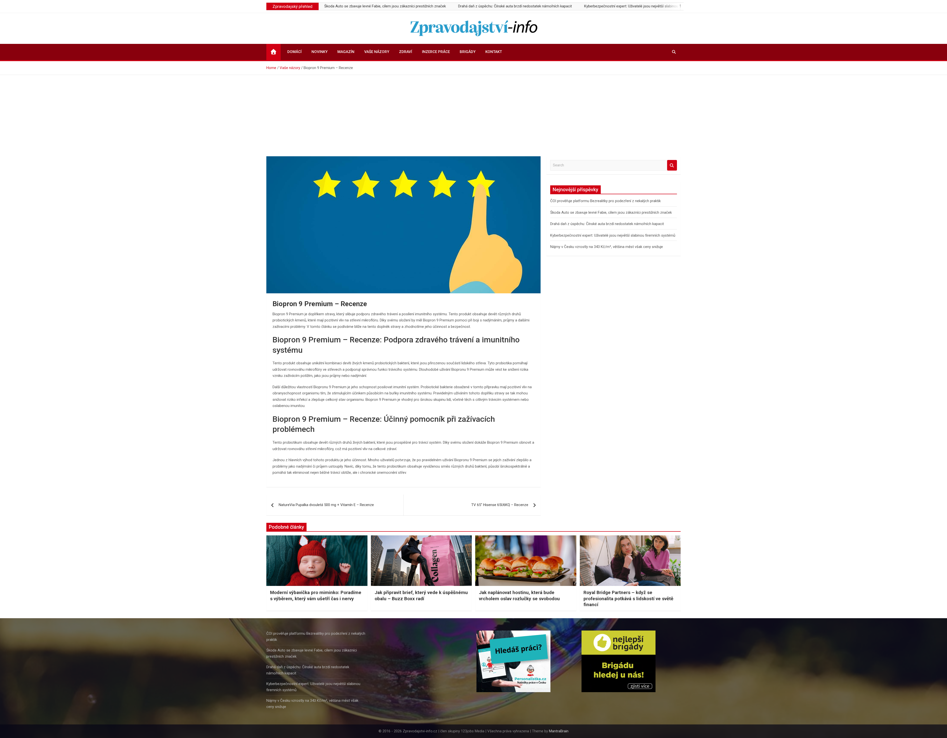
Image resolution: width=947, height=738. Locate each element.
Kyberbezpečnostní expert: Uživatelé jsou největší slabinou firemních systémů (610, 6)
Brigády (467, 52)
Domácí (294, 52)
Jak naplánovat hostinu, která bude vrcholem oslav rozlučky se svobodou (519, 595)
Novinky (319, 52)
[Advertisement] (473, 111)
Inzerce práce (436, 52)
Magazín (345, 52)
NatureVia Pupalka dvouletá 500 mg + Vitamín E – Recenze (326, 505)
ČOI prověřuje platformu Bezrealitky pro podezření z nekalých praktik (605, 201)
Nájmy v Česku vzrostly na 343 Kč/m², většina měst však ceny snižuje (606, 247)
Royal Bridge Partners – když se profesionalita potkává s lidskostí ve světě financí (628, 598)
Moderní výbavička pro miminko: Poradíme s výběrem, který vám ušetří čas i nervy (315, 595)
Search (672, 165)
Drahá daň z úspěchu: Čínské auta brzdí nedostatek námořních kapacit (478, 6)
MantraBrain (558, 731)
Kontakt (493, 52)
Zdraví (405, 52)
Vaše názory (376, 52)
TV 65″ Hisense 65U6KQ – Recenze (499, 505)
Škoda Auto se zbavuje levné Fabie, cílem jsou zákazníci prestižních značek (348, 6)
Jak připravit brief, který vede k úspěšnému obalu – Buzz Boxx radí (421, 595)
